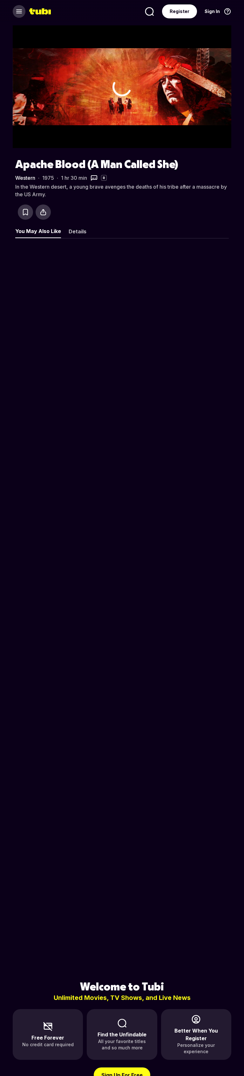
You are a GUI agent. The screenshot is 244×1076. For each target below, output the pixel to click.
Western (25, 178)
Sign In (212, 11)
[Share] (43, 212)
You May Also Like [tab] (38, 231)
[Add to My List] (25, 212)
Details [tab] (77, 231)
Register (179, 11)
